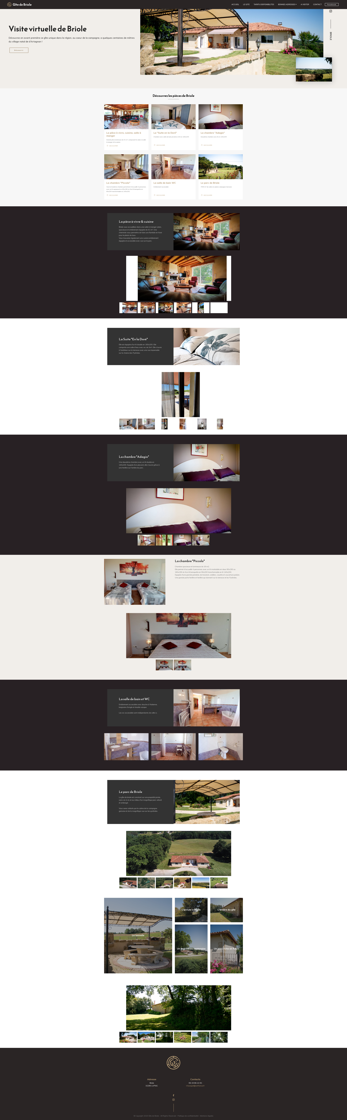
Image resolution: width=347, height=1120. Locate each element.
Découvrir (19, 50)
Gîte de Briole (23, 4)
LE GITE (246, 4)
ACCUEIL (235, 4)
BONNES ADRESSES (286, 4)
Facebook (331, 4)
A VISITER (305, 4)
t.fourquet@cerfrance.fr (195, 1086)
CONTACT (317, 4)
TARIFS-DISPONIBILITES (264, 4)
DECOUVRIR (113, 146)
